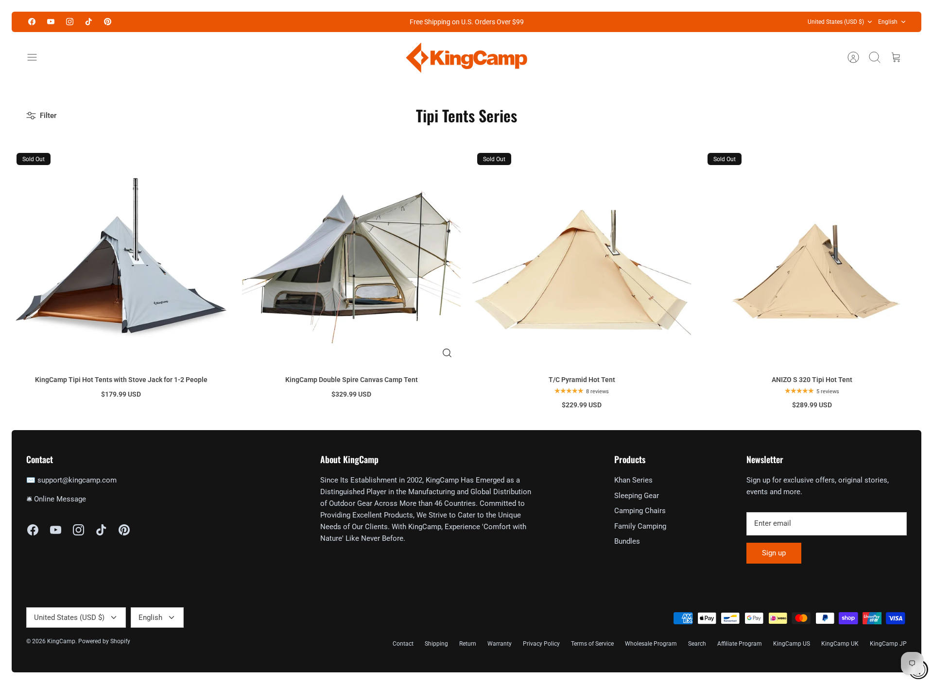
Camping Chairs (640, 510)
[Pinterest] (107, 22)
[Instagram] (69, 22)
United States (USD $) (836, 21)
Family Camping (640, 526)
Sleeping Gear (636, 495)
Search (697, 643)
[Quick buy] (447, 353)
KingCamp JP (888, 643)
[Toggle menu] (37, 57)
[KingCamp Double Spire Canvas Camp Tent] (351, 257)
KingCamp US (791, 643)
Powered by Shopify (104, 641)
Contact (403, 643)
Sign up (774, 553)
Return (467, 643)
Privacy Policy (541, 643)
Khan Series (633, 480)
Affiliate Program (739, 643)
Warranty (499, 643)
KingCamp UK (840, 643)
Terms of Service (592, 643)
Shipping (436, 643)
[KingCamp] (466, 57)
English (888, 21)
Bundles (627, 541)
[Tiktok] (88, 22)
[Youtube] (50, 22)
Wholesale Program (651, 643)
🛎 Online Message (56, 499)
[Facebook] (31, 22)
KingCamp (61, 641)
